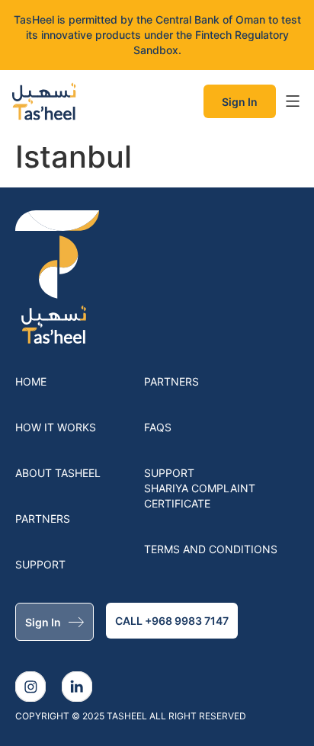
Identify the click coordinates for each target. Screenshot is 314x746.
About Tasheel (58, 472)
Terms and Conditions (210, 549)
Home (30, 381)
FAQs (157, 427)
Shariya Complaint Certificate (199, 496)
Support (40, 564)
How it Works (55, 427)
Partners (42, 518)
